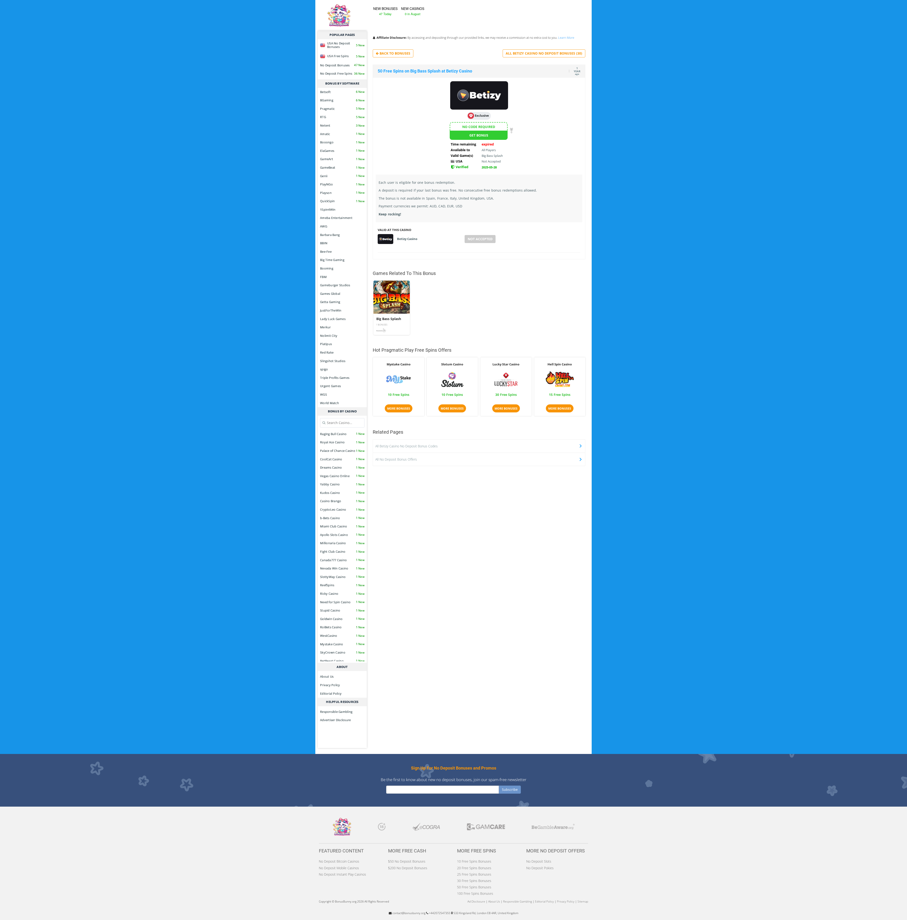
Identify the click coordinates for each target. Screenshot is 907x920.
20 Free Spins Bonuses (474, 868)
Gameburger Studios (335, 285)
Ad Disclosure (476, 901)
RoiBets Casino (342, 627)
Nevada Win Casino (342, 568)
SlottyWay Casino (342, 577)
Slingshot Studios (332, 361)
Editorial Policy (331, 693)
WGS (323, 394)
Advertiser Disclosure (335, 720)
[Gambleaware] (553, 828)
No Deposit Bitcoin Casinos (339, 861)
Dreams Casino (342, 467)
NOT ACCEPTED (480, 239)
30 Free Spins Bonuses (474, 880)
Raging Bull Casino (342, 434)
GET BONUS (478, 135)
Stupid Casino (342, 610)
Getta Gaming (330, 302)
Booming (326, 268)
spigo (324, 369)
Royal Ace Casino (342, 442)
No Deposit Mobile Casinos (339, 868)
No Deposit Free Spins (342, 73)
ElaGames (342, 151)
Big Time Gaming (332, 260)
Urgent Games (330, 386)
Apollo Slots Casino (342, 535)
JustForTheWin (330, 310)
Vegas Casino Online (342, 476)
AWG (323, 226)
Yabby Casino (342, 484)
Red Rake (327, 352)
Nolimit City (328, 336)
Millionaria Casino (342, 543)
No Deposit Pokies (540, 868)
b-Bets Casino (342, 518)
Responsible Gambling (336, 712)
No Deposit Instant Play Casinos (342, 874)
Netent (342, 125)
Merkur (325, 327)
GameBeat (342, 167)
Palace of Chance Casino (342, 451)
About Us (327, 676)
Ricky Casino (342, 593)
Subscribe (510, 789)
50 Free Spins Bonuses (474, 887)
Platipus (326, 344)
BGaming (342, 100)
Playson (342, 193)
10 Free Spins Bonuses (474, 861)
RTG (342, 117)
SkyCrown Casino (342, 652)
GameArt (342, 159)
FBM (323, 277)
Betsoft (342, 92)
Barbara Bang (330, 235)
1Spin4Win (327, 209)
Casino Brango (342, 501)
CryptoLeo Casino (342, 509)
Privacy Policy (330, 685)
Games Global (330, 293)
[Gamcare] (486, 828)
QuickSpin (342, 201)
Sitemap (583, 901)
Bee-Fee (326, 251)
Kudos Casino (342, 493)
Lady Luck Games (333, 319)
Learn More (566, 37)
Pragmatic (342, 109)
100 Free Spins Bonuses (475, 893)
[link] (391, 308)
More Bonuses (398, 409)
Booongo (342, 142)
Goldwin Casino (342, 619)
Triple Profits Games (334, 378)
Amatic (342, 134)
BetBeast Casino (342, 661)
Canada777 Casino (342, 560)
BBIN (323, 243)
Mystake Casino (342, 644)
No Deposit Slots (538, 861)
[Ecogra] (426, 828)
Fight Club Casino (342, 551)
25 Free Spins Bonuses (474, 874)
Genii (342, 176)
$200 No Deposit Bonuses (407, 868)
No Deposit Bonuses (342, 65)
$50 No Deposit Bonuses (406, 861)
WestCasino (342, 635)
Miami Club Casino (342, 526)
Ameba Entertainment (336, 218)
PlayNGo (342, 184)
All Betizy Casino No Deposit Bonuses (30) (544, 53)
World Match (329, 403)
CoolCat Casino (342, 459)
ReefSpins (342, 585)
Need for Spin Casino (342, 602)
